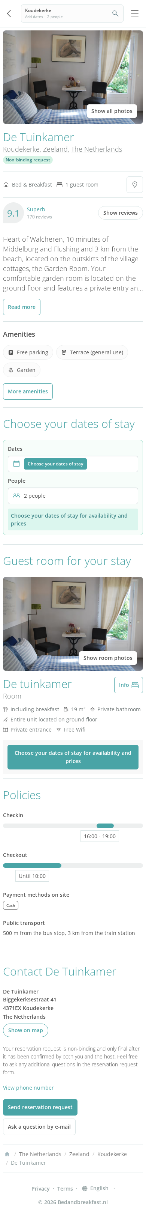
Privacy (40, 1188)
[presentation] (73, 464)
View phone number (28, 1087)
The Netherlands (96, 149)
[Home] (7, 1154)
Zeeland (55, 149)
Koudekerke (21, 149)
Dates (15, 448)
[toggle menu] (135, 13)
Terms (65, 1188)
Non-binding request (28, 160)
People (16, 480)
